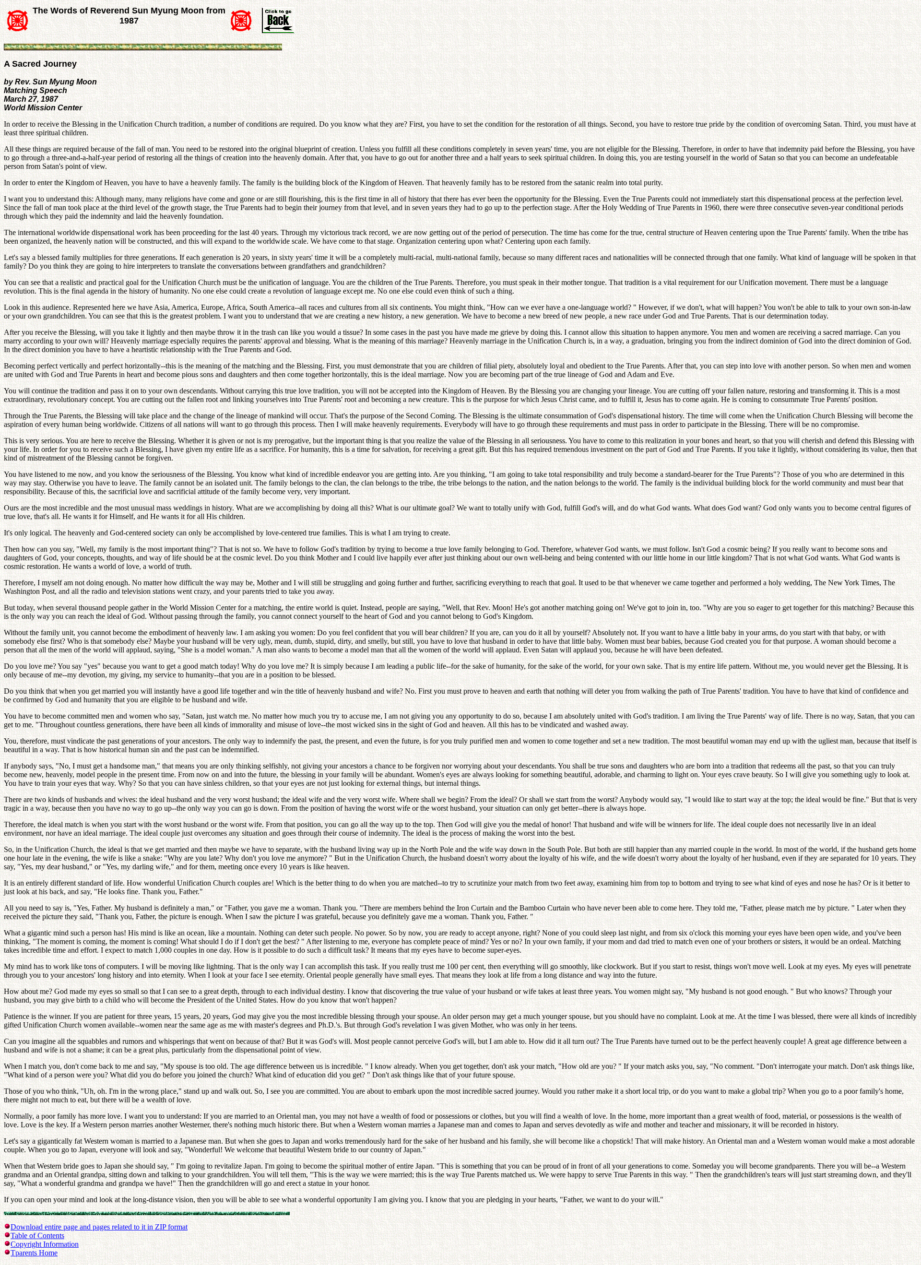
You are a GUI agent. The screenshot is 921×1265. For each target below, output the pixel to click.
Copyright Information (45, 1244)
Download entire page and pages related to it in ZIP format (99, 1227)
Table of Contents (37, 1235)
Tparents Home (34, 1253)
